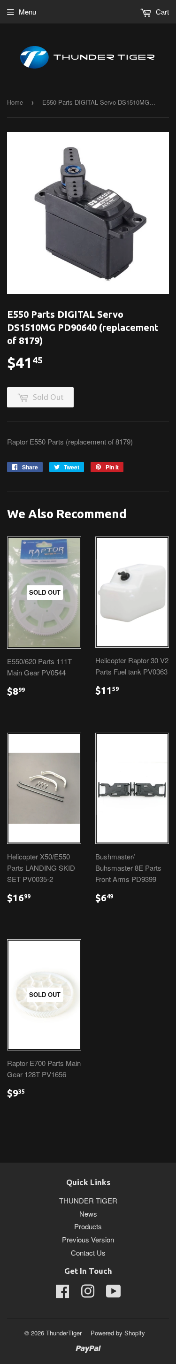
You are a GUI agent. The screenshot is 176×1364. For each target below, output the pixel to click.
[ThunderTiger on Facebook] (62, 1294)
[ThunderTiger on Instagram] (88, 1294)
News (88, 1213)
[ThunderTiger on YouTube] (113, 1294)
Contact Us (88, 1252)
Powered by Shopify (118, 1332)
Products (88, 1226)
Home (15, 102)
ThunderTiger (64, 1332)
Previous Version (88, 1239)
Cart (161, 11)
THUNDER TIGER (88, 1200)
